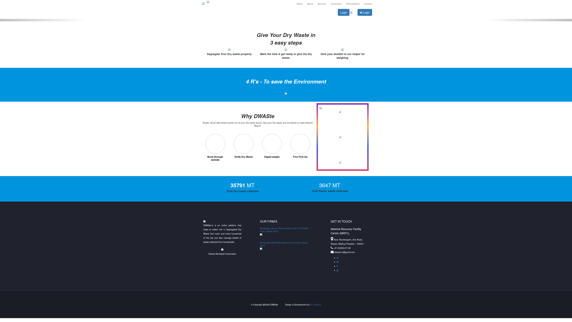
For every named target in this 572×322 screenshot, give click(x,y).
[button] (43, 20)
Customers (336, 3)
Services (322, 3)
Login (343, 12)
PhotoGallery (353, 3)
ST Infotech (315, 304)
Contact (368, 3)
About (310, 3)
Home (300, 3)
